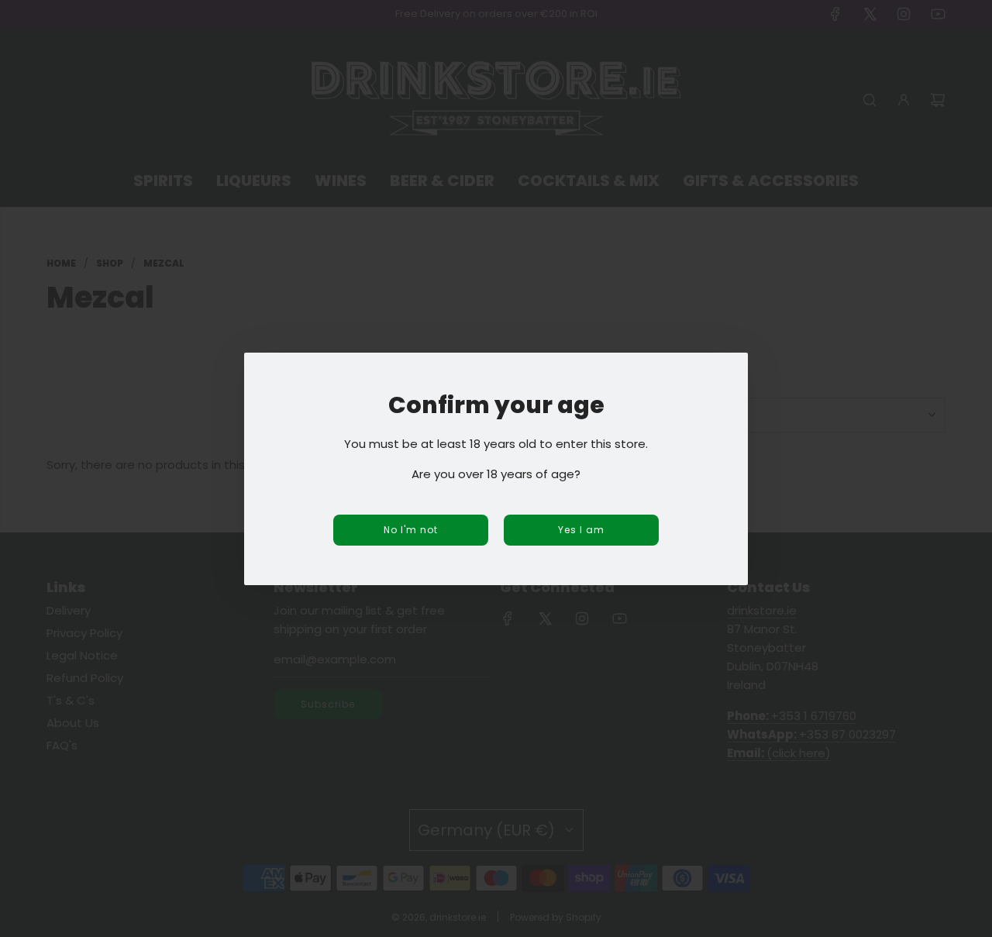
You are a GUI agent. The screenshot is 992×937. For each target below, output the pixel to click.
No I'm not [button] (411, 529)
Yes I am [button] (581, 529)
